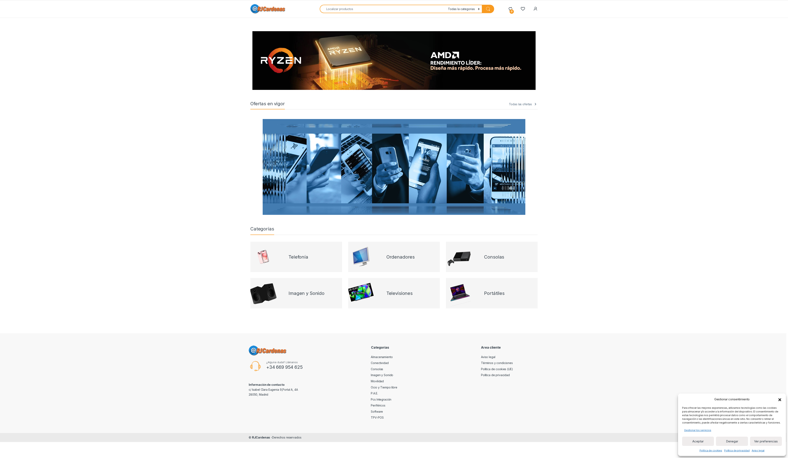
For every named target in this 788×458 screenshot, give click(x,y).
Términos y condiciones (497, 363)
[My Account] (535, 9)
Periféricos (378, 405)
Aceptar (698, 441)
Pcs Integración (381, 399)
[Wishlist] (522, 9)
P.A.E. (374, 393)
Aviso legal (758, 450)
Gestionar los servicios (697, 430)
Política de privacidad (737, 450)
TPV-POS (377, 417)
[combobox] (383, 9)
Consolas (377, 369)
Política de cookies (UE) (497, 369)
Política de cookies (711, 450)
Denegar (732, 441)
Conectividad (379, 363)
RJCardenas (261, 437)
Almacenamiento (382, 357)
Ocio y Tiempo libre (384, 387)
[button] (780, 399)
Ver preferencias (766, 441)
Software (377, 411)
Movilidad (377, 381)
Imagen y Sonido (382, 375)
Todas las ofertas (520, 104)
